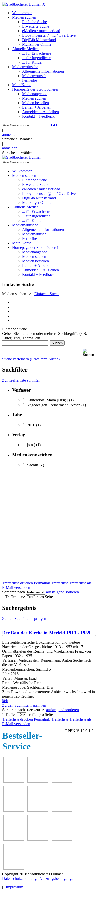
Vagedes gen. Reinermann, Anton (53, 405)
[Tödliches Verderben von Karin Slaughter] (13, 868)
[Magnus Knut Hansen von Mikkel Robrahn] (62, 781)
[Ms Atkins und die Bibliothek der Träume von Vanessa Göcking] (37, 781)
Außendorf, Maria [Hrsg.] (47, 400)
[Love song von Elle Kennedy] (13, 810)
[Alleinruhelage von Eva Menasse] (13, 781)
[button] (89, 353)
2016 (31, 425)
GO (54, 125)
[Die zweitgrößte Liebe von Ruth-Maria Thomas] (62, 839)
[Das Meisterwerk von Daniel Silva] (62, 810)
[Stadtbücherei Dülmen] (21, 4)
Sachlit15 (34, 465)
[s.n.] (31, 445)
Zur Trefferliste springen (21, 380)
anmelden (9, 134)
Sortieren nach (13, 592)
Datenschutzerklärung (19, 878)
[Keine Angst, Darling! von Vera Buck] (37, 810)
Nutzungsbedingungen (57, 878)
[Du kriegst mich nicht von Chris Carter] (13, 839)
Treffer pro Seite (40, 597)
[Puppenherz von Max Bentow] (37, 839)
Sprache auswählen (17, 139)
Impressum (14, 887)
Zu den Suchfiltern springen (24, 618)
